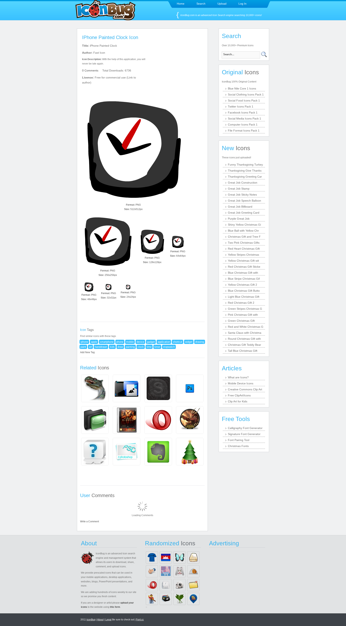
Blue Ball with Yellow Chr (243, 230)
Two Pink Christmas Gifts (244, 242)
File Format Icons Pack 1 (244, 130)
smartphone (107, 341)
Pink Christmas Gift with (243, 314)
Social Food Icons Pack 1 (244, 100)
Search (200, 3)
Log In (242, 3)
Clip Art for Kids (237, 401)
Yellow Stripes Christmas (243, 254)
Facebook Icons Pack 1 (242, 112)
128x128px (155, 262)
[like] (151, 571)
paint (83, 346)
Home (180, 3)
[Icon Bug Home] (105, 19)
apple (94, 341)
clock (141, 346)
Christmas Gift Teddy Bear (244, 344)
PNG (138, 204)
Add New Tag (87, 352)
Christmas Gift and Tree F (244, 236)
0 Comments (90, 70)
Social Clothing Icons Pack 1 (246, 94)
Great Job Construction (242, 182)
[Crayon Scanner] (193, 557)
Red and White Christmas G (245, 326)
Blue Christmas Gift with (243, 272)
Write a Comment (89, 521)
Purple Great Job (238, 218)
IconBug (91, 619)
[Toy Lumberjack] (151, 598)
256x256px (111, 275)
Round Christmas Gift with (244, 338)
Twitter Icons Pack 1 (240, 106)
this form (115, 607)
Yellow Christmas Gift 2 (242, 284)
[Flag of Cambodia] (165, 557)
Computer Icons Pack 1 (242, 124)
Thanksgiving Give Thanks (245, 170)
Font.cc (140, 619)
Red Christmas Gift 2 (241, 302)
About (100, 619)
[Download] (133, 150)
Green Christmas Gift (241, 320)
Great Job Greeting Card (243, 212)
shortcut (177, 341)
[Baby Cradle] (165, 571)
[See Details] (95, 388)
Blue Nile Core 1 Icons (242, 88)
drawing (199, 341)
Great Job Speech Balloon (244, 200)
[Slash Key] (165, 585)
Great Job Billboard (240, 206)
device (140, 341)
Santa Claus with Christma (244, 332)
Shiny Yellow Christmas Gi (244, 224)
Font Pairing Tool (238, 440)
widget (188, 341)
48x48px (92, 299)
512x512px (136, 209)
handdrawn (101, 346)
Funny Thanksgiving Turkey (245, 164)
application (164, 341)
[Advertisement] (177, 68)
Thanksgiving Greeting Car (245, 176)
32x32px (111, 297)
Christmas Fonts (238, 446)
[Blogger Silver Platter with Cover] (193, 571)
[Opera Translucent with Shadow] (151, 585)
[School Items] (165, 598)
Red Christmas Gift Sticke (244, 266)
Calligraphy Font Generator (245, 428)
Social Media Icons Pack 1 (244, 118)
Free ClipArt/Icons (239, 395)
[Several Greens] (179, 598)
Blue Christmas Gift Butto (244, 290)
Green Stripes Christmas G (245, 308)
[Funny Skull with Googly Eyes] (179, 585)
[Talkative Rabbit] (179, 571)
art (90, 346)
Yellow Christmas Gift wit (243, 260)
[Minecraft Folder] (193, 585)
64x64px (181, 255)
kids (112, 346)
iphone (84, 341)
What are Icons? (238, 377)
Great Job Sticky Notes (242, 194)
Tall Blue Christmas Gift (242, 350)
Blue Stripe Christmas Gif (244, 278)
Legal (108, 619)
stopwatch (169, 346)
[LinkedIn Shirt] (151, 557)
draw (120, 346)
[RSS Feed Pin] (193, 598)
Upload (221, 3)
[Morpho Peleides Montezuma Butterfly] (179, 557)
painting (130, 346)
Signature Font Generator (244, 434)
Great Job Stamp (238, 188)
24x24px (131, 296)
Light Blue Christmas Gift (243, 296)
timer (157, 346)
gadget (151, 341)
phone (119, 341)
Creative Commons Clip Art (245, 389)
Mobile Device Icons (240, 383)
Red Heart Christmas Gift (244, 248)
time (149, 346)
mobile (130, 341)
